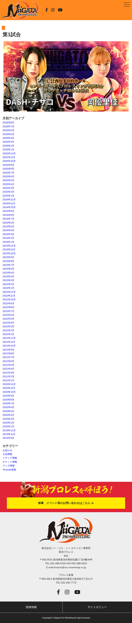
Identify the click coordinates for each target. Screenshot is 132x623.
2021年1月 (8, 380)
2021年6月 (8, 361)
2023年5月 (8, 272)
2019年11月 (9, 434)
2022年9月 (8, 303)
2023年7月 (8, 265)
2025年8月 (8, 168)
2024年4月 (8, 230)
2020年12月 (9, 384)
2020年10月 (9, 392)
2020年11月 (9, 388)
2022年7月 (8, 311)
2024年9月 (8, 211)
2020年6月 (8, 407)
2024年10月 (9, 207)
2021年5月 (8, 365)
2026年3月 (8, 141)
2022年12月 (9, 292)
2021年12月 (9, 338)
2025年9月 (8, 165)
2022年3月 (8, 326)
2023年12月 (9, 245)
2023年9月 (8, 257)
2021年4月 (8, 368)
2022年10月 (9, 299)
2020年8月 (8, 399)
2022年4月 (8, 322)
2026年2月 (8, 145)
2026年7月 (8, 126)
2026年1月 (8, 149)
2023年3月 (8, 280)
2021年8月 (8, 353)
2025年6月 (8, 176)
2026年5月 (8, 134)
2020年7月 (8, 403)
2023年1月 (8, 288)
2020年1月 (8, 426)
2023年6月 (8, 268)
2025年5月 (8, 180)
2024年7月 (8, 218)
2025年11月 (9, 157)
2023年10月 (9, 253)
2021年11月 (9, 342)
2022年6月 (8, 315)
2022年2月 (8, 330)
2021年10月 (9, 345)
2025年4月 (8, 184)
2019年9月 (8, 438)
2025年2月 (8, 191)
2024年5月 (8, 226)
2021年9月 (8, 349)
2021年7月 (8, 357)
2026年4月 (8, 138)
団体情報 (31, 607)
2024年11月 (9, 203)
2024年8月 (8, 215)
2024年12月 (9, 199)
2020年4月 (8, 415)
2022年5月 (8, 318)
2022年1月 (8, 334)
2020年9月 (8, 395)
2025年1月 (8, 195)
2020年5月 (8, 411)
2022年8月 (8, 307)
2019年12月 (9, 430)
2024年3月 (8, 234)
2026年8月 (8, 122)
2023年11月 (9, 249)
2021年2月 (8, 376)
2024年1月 (8, 242)
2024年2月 (8, 238)
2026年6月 (8, 130)
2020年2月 (8, 422)
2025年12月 (9, 153)
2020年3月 (8, 419)
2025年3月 (8, 188)
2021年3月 (8, 372)
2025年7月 (8, 172)
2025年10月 (9, 161)
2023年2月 (8, 284)
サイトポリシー (97, 607)
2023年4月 (8, 276)
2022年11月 (9, 295)
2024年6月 (8, 222)
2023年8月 (8, 261)
